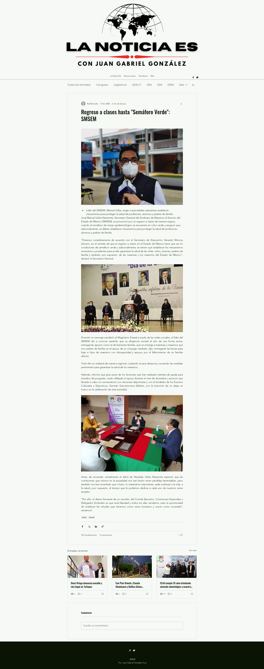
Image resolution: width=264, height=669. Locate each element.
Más (181, 84)
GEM (149, 84)
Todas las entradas (79, 84)
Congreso (102, 84)
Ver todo (193, 550)
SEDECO (136, 84)
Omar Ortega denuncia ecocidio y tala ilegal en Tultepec (86, 584)
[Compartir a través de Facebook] (82, 526)
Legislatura (120, 84)
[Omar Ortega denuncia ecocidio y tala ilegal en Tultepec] (87, 567)
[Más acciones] (181, 103)
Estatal (91, 517)
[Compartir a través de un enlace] (102, 526)
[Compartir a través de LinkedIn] (96, 526)
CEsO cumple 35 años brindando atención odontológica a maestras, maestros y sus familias (176, 584)
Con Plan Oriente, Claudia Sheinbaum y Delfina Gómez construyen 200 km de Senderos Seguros (131, 584)
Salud (84, 517)
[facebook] (193, 77)
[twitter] (197, 77)
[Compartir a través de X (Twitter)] (89, 526)
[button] (193, 85)
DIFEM (171, 84)
